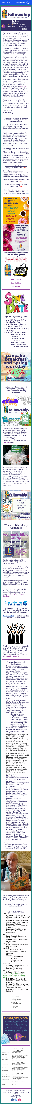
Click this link (8, 616)
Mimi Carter (13, 594)
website (12, 193)
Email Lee (16, 286)
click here (6, 442)
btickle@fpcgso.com (11, 656)
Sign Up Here (16, 279)
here (24, 167)
